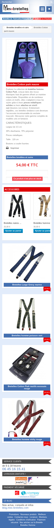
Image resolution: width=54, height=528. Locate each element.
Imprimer (14, 148)
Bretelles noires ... (12, 223)
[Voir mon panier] (49, 9)
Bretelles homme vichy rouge (27, 439)
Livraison (34, 517)
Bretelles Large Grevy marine (27, 284)
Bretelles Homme (27, 525)
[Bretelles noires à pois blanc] (17, 206)
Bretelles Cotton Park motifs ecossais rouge (27, 387)
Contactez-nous (21, 517)
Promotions (14, 514)
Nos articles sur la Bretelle (31, 522)
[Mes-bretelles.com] (15, 8)
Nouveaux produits (28, 514)
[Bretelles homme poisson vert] (27, 314)
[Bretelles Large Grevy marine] (27, 263)
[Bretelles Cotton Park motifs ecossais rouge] (27, 365)
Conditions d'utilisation (26, 520)
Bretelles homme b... (43, 223)
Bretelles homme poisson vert (27, 335)
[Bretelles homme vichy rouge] (27, 418)
